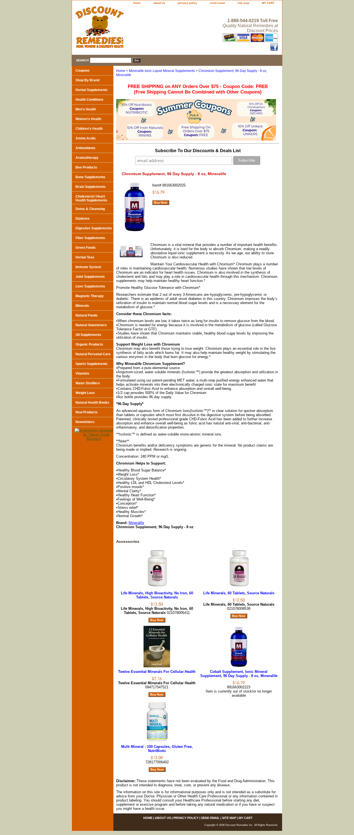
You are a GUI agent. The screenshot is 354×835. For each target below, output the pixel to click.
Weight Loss (85, 393)
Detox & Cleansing (90, 209)
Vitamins (82, 373)
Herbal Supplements (92, 90)
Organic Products (89, 344)
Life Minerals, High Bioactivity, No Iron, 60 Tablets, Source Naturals (157, 595)
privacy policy (187, 2)
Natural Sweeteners (91, 325)
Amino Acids (86, 138)
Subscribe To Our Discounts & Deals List (198, 150)
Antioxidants (85, 148)
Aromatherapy (87, 158)
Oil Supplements (88, 335)
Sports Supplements (92, 364)
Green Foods (86, 248)
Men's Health (86, 109)
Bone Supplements (90, 177)
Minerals (82, 306)
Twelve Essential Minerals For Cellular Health (157, 672)
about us (159, 2)
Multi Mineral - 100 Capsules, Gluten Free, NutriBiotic (157, 749)
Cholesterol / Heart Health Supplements (91, 198)
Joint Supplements (90, 277)
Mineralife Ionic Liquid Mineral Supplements (162, 71)
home (137, 2)
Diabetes (83, 219)
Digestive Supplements (94, 228)
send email (217, 2)
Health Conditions (89, 100)
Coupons (83, 70)
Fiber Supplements (90, 238)
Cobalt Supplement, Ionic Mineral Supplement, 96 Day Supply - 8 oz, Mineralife (238, 674)
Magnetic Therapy (90, 296)
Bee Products (86, 167)
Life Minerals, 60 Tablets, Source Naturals (238, 593)
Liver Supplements (90, 286)
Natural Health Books (92, 402)
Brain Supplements (91, 187)
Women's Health (88, 119)
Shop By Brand (87, 80)
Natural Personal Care (93, 354)
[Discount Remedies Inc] (141, 28)
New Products (87, 412)
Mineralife (136, 523)
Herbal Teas (85, 257)
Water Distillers (88, 383)
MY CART (268, 2)
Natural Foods (87, 315)
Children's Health (89, 129)
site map (243, 2)
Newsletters (85, 422)
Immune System (88, 267)
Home (120, 71)
